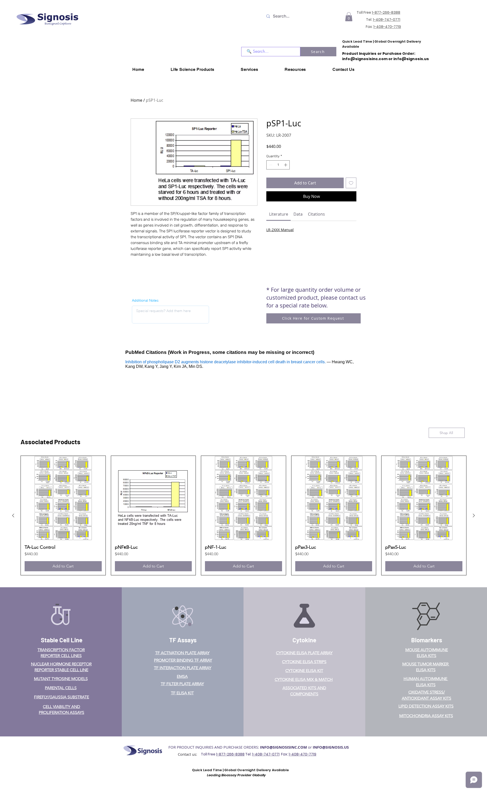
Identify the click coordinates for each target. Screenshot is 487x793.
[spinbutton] (278, 165)
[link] (278, 214)
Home (136, 100)
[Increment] (286, 165)
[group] (243, 515)
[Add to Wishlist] (351, 183)
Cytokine (304, 640)
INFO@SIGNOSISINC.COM (283, 747)
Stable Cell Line (61, 640)
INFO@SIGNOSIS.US (331, 747)
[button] (349, 16)
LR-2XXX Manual (280, 229)
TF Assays (183, 640)
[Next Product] (474, 515)
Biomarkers (426, 640)
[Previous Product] (13, 515)
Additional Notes (145, 300)
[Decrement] (270, 165)
